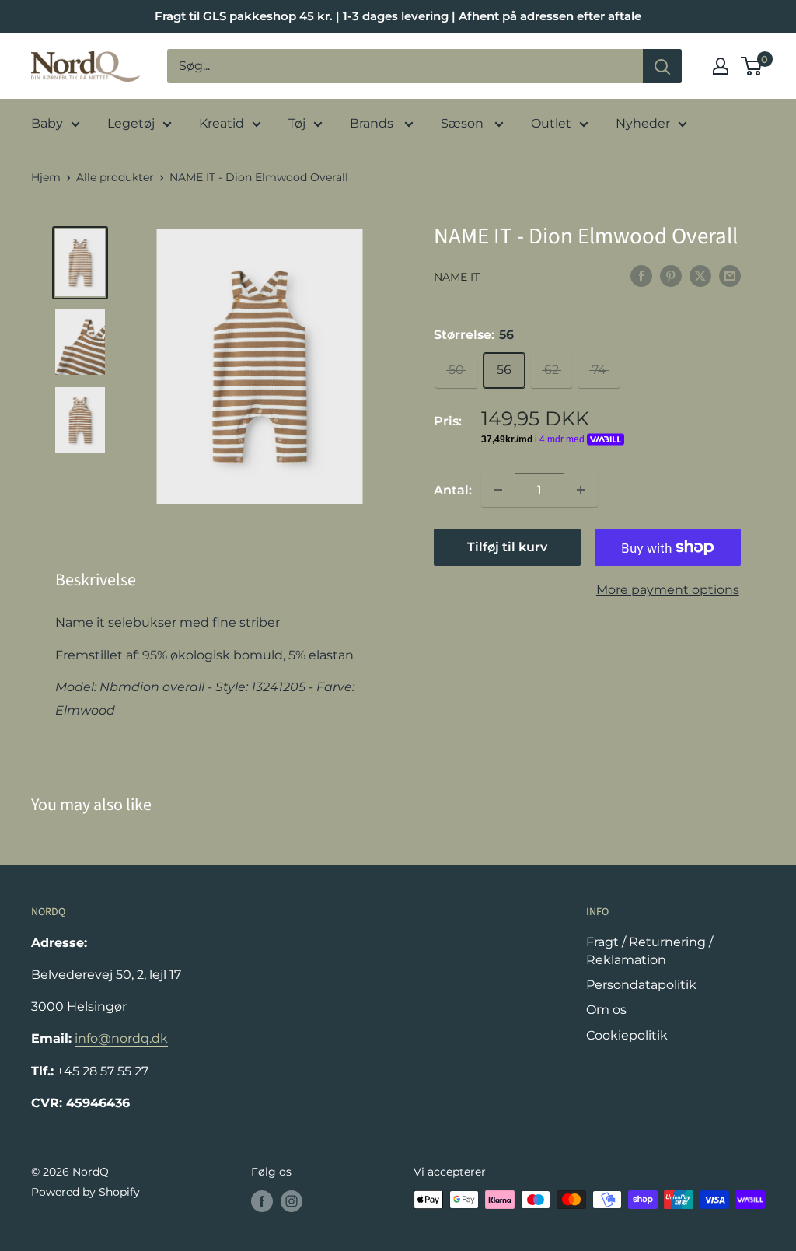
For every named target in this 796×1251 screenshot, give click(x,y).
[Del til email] (730, 275)
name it (457, 277)
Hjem (46, 177)
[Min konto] (720, 66)
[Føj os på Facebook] (262, 1201)
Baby (47, 123)
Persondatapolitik (641, 984)
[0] (752, 66)
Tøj (296, 123)
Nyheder (643, 123)
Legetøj (131, 123)
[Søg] (662, 66)
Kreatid (221, 123)
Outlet (551, 123)
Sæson (464, 123)
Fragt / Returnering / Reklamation (649, 950)
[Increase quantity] (580, 489)
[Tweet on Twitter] (700, 275)
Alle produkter (115, 177)
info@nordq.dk (121, 1038)
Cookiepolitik (627, 1035)
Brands (373, 123)
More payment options (667, 589)
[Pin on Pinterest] (671, 275)
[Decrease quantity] (498, 489)
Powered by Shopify (85, 1192)
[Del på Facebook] (641, 275)
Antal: (453, 490)
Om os (606, 1009)
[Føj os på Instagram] (291, 1201)
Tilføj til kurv (507, 547)
